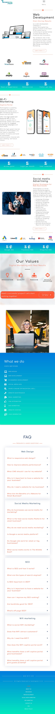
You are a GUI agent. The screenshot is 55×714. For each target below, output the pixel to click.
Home (28, 686)
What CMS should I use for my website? (24, 471)
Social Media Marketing (28, 697)
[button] (27, 458)
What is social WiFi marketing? (21, 625)
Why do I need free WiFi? (18, 638)
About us (28, 689)
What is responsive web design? (21, 458)
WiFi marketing (28, 700)
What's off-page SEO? (16, 611)
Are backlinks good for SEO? (20, 604)
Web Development (43, 16)
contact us (28, 703)
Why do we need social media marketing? (25, 528)
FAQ (29, 706)
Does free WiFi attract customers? (22, 631)
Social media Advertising (41, 180)
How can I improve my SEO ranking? (23, 597)
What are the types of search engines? (24, 575)
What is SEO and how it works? (21, 568)
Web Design (28, 691)
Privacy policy (29, 709)
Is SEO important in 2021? (18, 582)
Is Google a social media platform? (22, 534)
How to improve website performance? (24, 465)
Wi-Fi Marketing (6, 100)
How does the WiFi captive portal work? (24, 645)
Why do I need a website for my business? (25, 487)
